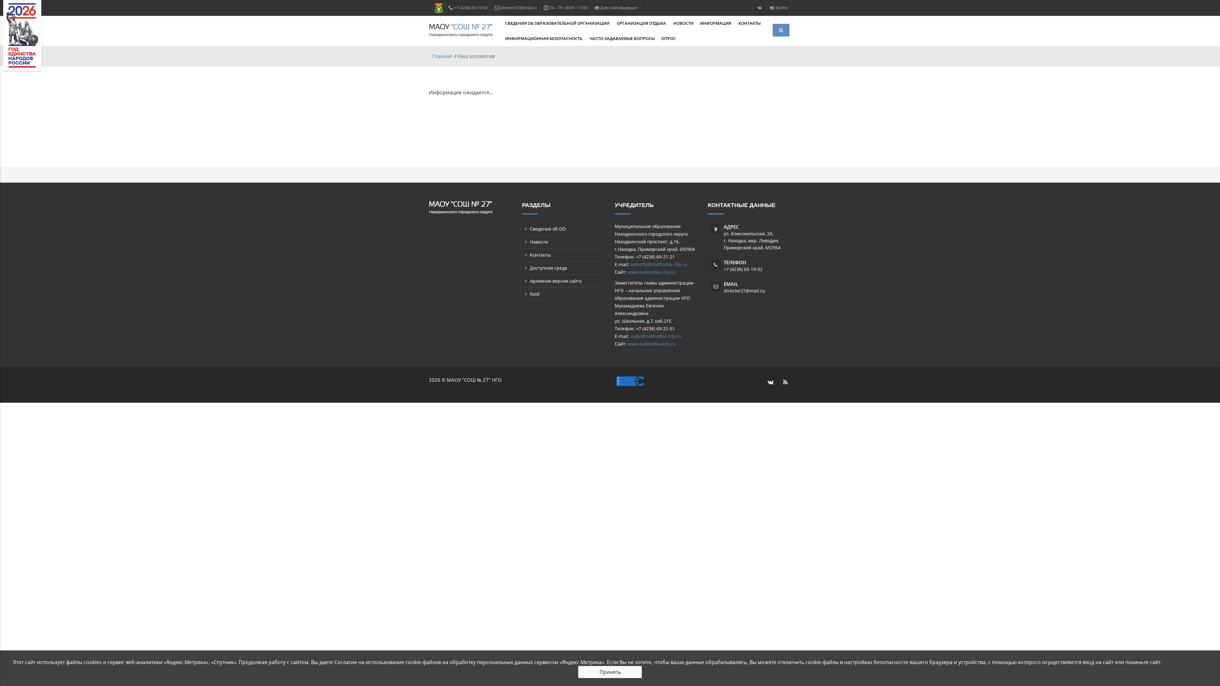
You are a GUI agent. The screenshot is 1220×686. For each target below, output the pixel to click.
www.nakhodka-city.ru (651, 272)
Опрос (668, 38)
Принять (610, 672)
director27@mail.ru (744, 291)
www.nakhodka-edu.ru (652, 344)
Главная (442, 56)
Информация (716, 23)
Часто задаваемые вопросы (622, 38)
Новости (683, 23)
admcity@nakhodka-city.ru (659, 264)
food (534, 294)
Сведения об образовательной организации (557, 23)
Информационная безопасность (544, 38)
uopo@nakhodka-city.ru (656, 336)
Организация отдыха (642, 23)
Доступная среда (548, 268)
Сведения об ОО (548, 229)
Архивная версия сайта (556, 281)
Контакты (749, 23)
